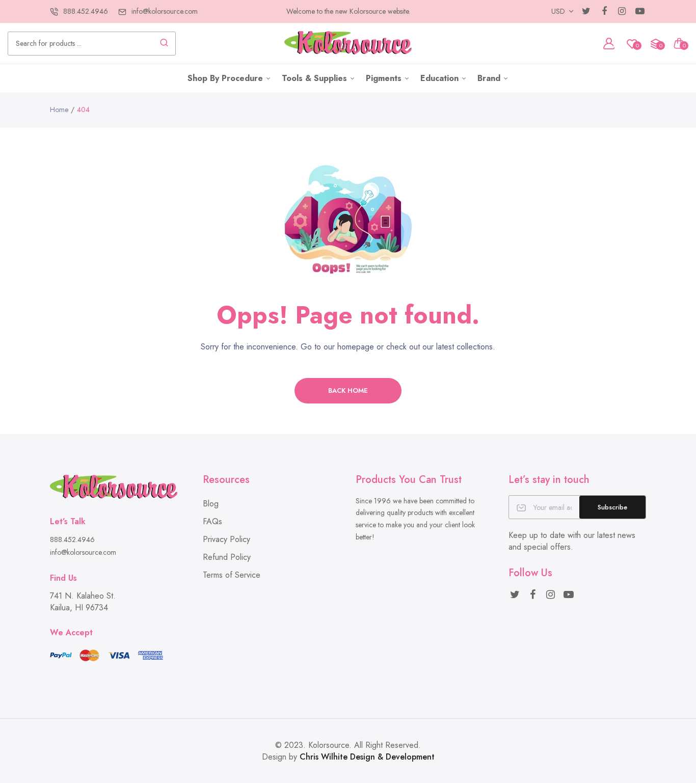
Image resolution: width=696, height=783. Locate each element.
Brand (490, 78)
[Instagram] (621, 11)
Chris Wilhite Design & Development (367, 757)
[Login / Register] (609, 43)
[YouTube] (639, 11)
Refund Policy (227, 557)
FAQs (212, 521)
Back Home (348, 390)
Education (440, 78)
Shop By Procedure (226, 78)
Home (59, 109)
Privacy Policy (226, 539)
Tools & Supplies (316, 78)
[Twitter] (586, 11)
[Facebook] (604, 11)
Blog (211, 503)
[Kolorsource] (348, 43)
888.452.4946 (85, 11)
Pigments (385, 78)
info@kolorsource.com (164, 11)
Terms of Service (231, 575)
